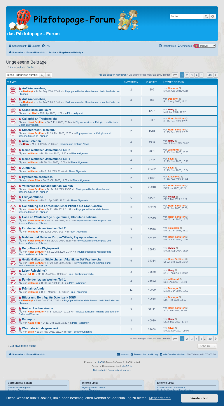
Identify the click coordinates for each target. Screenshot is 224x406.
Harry (171, 109)
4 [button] (196, 75)
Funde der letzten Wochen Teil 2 (44, 228)
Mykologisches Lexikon (93, 387)
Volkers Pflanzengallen (19, 387)
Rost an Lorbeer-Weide (37, 308)
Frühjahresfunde (33, 288)
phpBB (100, 362)
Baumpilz (28, 319)
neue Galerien (31, 141)
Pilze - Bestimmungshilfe (81, 274)
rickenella (173, 228)
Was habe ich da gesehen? (40, 328)
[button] (175, 75)
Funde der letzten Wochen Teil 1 (44, 279)
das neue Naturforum (18, 390)
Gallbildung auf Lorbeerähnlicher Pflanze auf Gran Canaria (62, 206)
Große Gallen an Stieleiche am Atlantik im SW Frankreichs (61, 259)
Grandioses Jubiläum (36, 109)
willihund (33, 153)
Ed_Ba (31, 274)
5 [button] (201, 75)
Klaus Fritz (34, 180)
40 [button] (210, 75)
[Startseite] (74, 19)
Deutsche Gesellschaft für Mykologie (175, 390)
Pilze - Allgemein (75, 113)
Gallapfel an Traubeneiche (39, 118)
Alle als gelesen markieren (112, 74)
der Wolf (32, 113)
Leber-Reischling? (34, 270)
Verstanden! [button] (199, 398)
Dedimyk (28, 91)
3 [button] (191, 75)
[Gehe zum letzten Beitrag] (180, 88)
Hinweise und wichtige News (74, 144)
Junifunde (29, 168)
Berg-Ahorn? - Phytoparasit (40, 248)
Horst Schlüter (36, 122)
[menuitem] (46, 46)
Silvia (171, 158)
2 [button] (187, 75)
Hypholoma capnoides (37, 177)
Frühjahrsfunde (32, 197)
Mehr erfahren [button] (160, 398)
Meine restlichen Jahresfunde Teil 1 (46, 159)
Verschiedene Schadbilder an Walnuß (47, 185)
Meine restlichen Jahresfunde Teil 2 (46, 150)
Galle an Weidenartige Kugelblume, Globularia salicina (59, 217)
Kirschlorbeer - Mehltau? (39, 130)
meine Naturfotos (91, 390)
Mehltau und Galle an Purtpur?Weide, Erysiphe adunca (59, 237)
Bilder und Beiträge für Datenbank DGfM (49, 297)
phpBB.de (127, 366)
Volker (171, 196)
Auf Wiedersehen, (34, 88)
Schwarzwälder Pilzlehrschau (171, 387)
